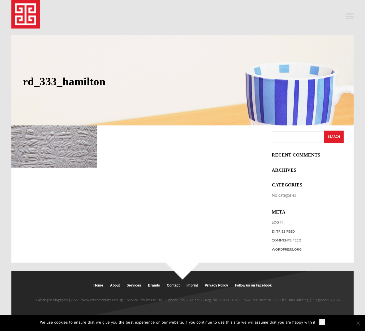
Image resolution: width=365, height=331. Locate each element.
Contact (173, 285)
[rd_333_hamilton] (54, 147)
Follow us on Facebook (253, 285)
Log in (277, 222)
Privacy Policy (216, 285)
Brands (154, 285)
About (115, 285)
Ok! (322, 322)
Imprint (192, 285)
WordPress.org (287, 249)
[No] (358, 323)
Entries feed (283, 231)
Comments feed (286, 240)
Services (134, 285)
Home (98, 285)
